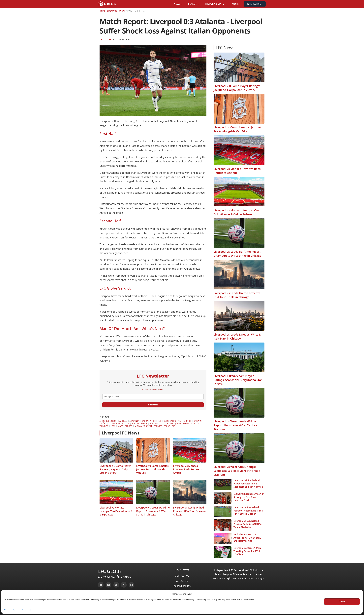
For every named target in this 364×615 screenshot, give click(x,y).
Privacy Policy (27, 610)
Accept (342, 601)
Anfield (123, 421)
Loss (113, 426)
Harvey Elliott (157, 423)
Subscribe (153, 404)
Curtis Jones (185, 421)
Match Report (125, 426)
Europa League (139, 423)
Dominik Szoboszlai (118, 423)
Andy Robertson (108, 421)
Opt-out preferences (12, 610)
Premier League (162, 426)
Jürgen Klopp (182, 423)
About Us (182, 581)
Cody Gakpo (170, 421)
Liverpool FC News (116, 11)
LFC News (225, 47)
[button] (178, 4)
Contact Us (182, 575)
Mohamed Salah (143, 426)
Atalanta (134, 421)
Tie (173, 426)
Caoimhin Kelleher (151, 421)
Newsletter (182, 570)
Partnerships (182, 586)
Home (102, 11)
